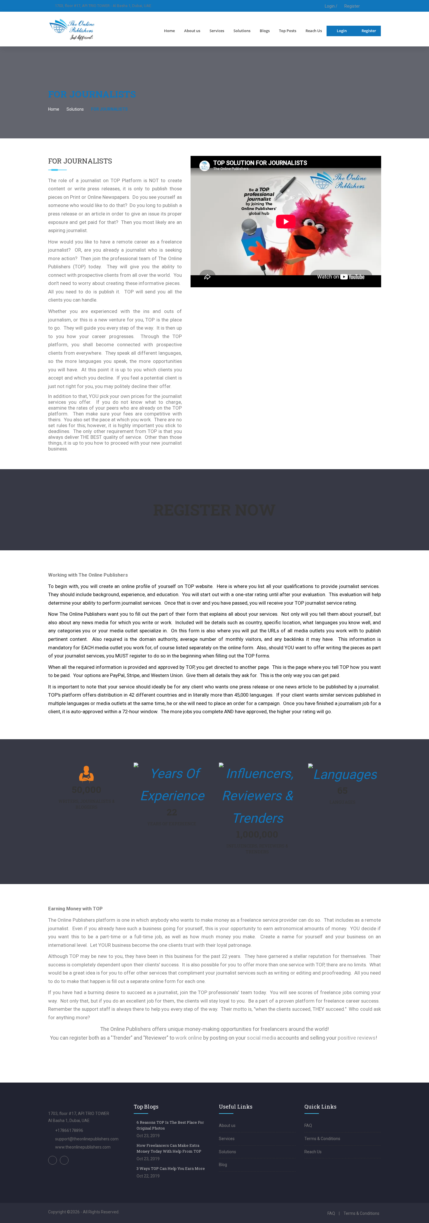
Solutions (241, 30)
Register (352, 6)
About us (192, 30)
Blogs (265, 30)
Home (169, 30)
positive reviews (357, 1038)
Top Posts (287, 30)
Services (217, 30)
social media (261, 1038)
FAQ (308, 1125)
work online (188, 1038)
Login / (330, 6)
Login (342, 30)
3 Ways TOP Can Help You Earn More (171, 1168)
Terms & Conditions (322, 1138)
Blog (223, 1164)
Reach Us (314, 30)
